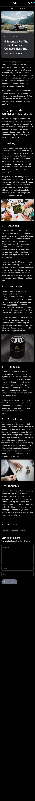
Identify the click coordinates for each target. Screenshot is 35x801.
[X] (13, 53)
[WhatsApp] (19, 53)
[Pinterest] (16, 53)
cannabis (5, 530)
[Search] (29, 3)
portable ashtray (21, 164)
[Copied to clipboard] (22, 53)
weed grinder (12, 305)
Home (3, 9)
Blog (8, 9)
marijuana (15, 530)
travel (23, 530)
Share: (6, 53)
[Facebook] (11, 53)
